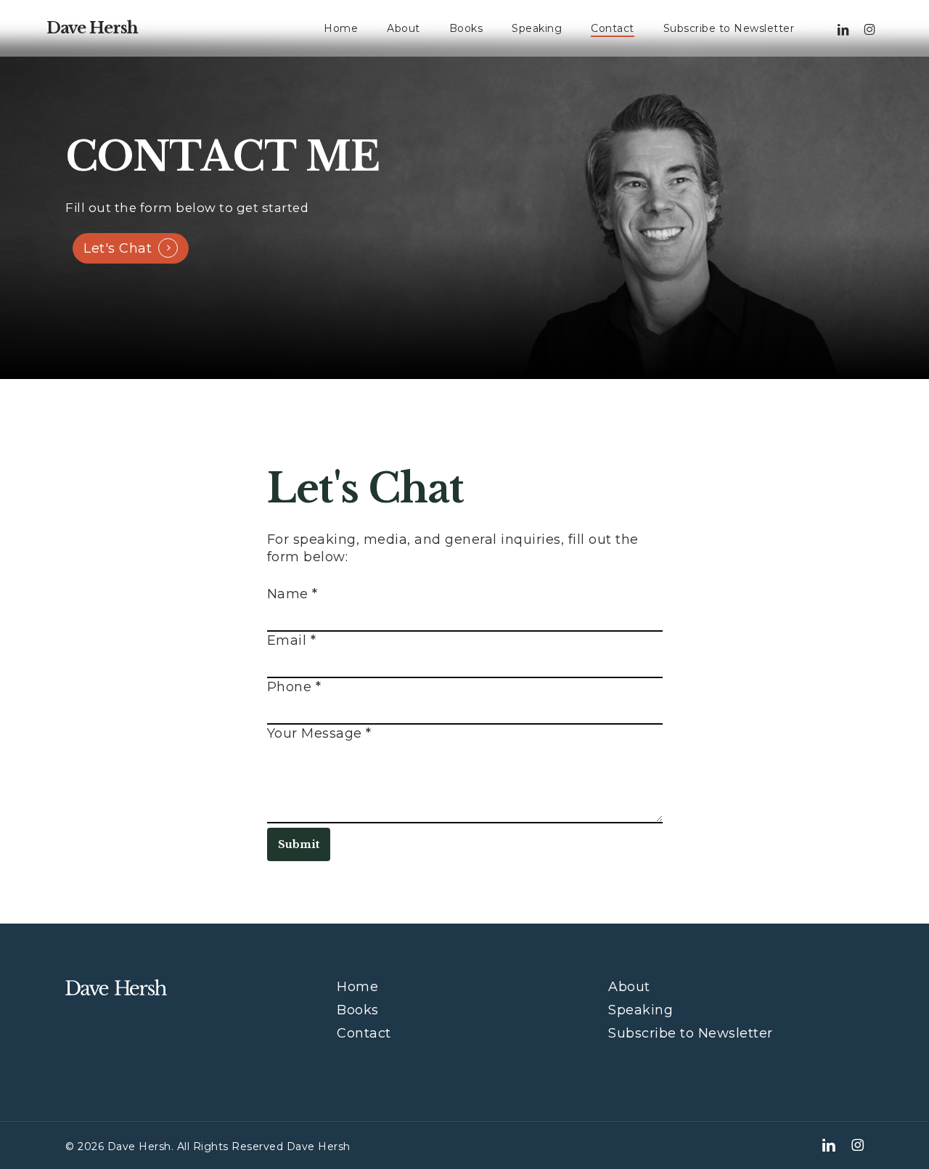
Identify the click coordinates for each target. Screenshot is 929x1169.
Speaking (640, 1010)
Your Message (319, 733)
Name (292, 594)
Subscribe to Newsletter (690, 1033)
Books (358, 1010)
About (629, 987)
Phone (294, 687)
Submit (298, 844)
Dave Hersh (92, 28)
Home (357, 987)
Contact (364, 1033)
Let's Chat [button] (117, 248)
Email (291, 640)
